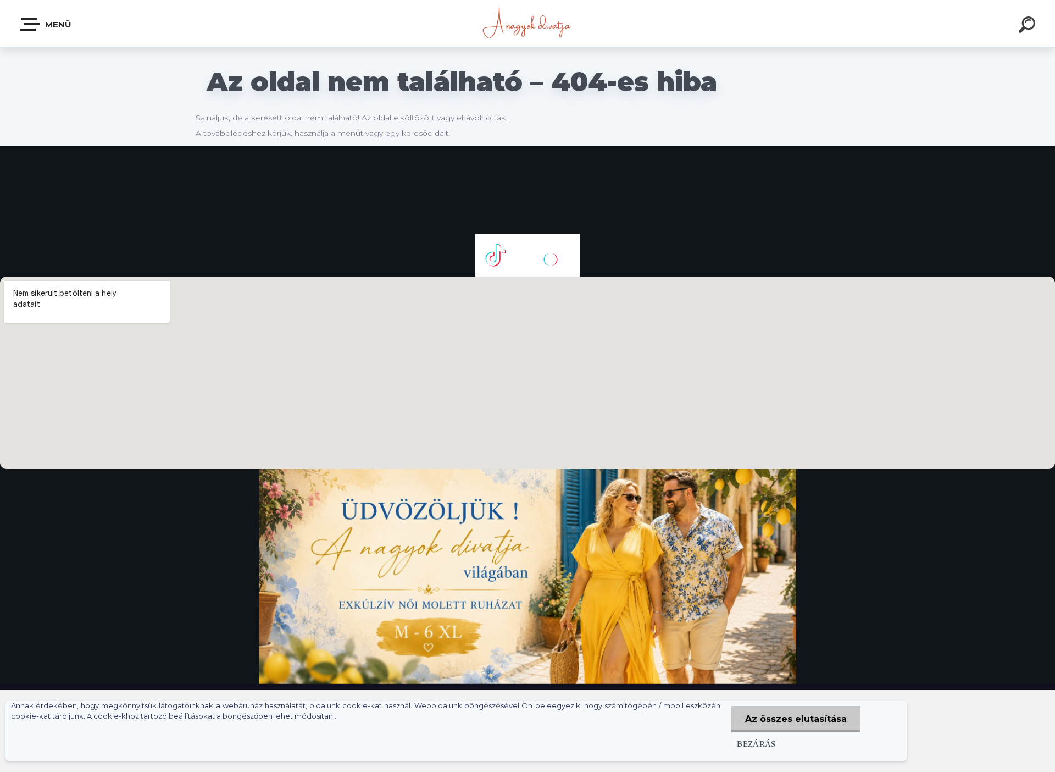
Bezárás (756, 744)
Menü (57, 24)
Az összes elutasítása (796, 719)
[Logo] (528, 23)
